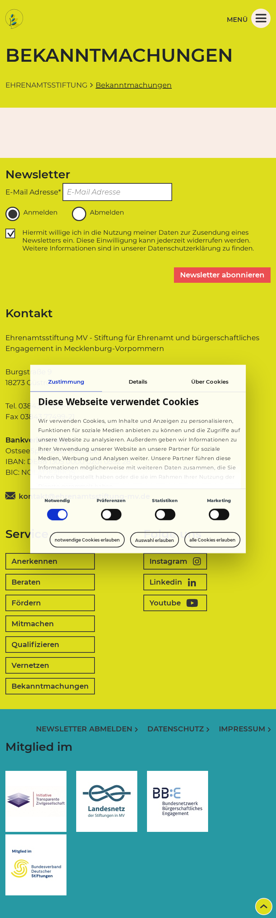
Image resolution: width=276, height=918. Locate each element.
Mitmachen (33, 623)
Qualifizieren (35, 644)
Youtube (165, 603)
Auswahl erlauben (154, 540)
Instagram (168, 561)
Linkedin (166, 582)
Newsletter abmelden (84, 729)
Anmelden (40, 212)
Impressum (242, 729)
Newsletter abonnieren (222, 275)
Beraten (26, 582)
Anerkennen (35, 561)
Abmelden (107, 212)
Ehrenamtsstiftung (46, 85)
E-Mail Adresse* (33, 192)
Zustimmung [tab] (66, 381)
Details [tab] (138, 381)
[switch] (111, 514)
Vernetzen (30, 665)
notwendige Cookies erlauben (87, 540)
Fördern (26, 603)
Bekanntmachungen (50, 686)
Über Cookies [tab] (210, 381)
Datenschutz (175, 729)
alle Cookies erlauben (212, 540)
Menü (237, 20)
